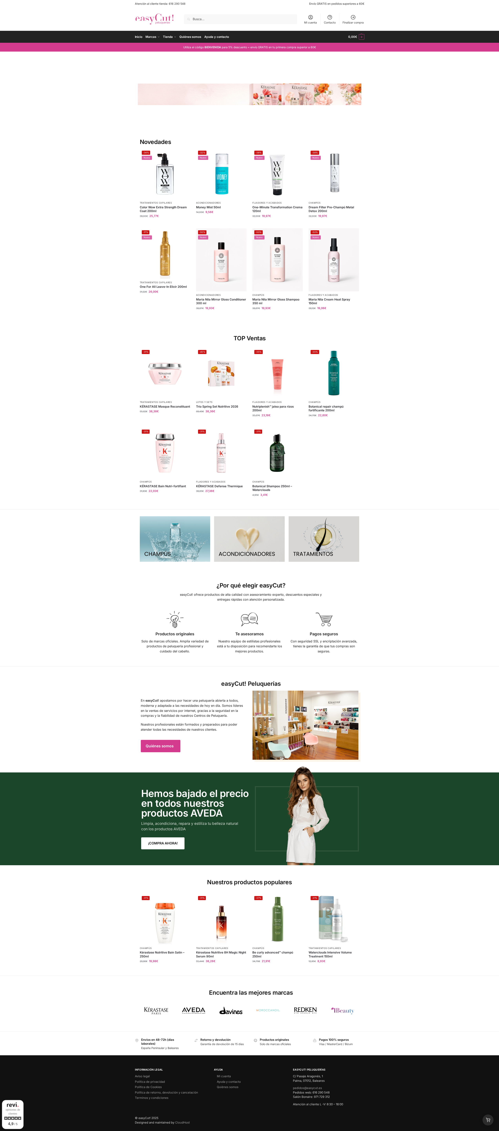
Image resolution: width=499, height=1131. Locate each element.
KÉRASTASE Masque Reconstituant (165, 406)
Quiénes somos (227, 1087)
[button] (356, 37)
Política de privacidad (150, 1082)
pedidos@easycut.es (307, 1088)
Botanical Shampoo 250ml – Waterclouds (272, 488)
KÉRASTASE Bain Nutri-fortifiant (163, 486)
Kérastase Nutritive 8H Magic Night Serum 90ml (221, 954)
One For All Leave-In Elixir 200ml (163, 287)
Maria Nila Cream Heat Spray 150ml (329, 301)
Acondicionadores (208, 202)
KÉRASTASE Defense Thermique (219, 486)
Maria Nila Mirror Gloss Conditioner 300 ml (221, 301)
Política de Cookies (148, 1087)
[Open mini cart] (488, 1120)
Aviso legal (142, 1076)
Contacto (330, 22)
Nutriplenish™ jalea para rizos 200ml (273, 408)
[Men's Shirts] (175, 539)
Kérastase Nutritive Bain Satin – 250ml (162, 954)
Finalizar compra (353, 22)
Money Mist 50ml (208, 207)
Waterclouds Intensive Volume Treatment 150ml (330, 954)
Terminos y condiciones (151, 1098)
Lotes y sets (204, 402)
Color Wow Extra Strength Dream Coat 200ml (163, 209)
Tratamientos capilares (156, 202)
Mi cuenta (310, 22)
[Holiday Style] (249, 539)
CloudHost (182, 1122)
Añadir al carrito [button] (165, 224)
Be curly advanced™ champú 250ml (272, 954)
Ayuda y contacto (229, 1082)
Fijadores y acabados (267, 202)
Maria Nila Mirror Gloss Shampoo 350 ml (275, 301)
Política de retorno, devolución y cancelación (166, 1092)
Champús (315, 202)
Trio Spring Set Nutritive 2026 (217, 406)
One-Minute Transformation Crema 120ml (277, 209)
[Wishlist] (184, 155)
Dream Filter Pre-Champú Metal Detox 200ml (331, 209)
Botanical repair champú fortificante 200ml (326, 408)
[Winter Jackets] (324, 539)
